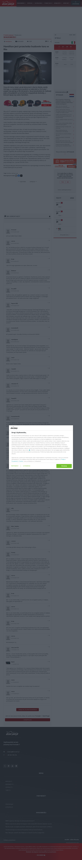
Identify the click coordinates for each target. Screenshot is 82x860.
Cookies (21, 461)
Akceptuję (64, 466)
